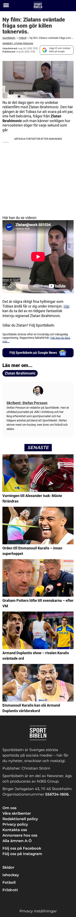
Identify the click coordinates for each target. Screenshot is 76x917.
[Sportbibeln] (37, 5)
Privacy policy (15, 824)
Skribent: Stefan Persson (17, 43)
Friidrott (10, 890)
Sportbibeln (8, 37)
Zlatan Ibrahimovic (20, 373)
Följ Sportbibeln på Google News (33, 353)
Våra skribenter (16, 813)
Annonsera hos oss (19, 835)
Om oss (9, 808)
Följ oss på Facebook (21, 848)
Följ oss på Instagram (22, 854)
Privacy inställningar (38, 911)
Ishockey (10, 875)
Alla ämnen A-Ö (17, 841)
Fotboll (22, 37)
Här (67, 306)
